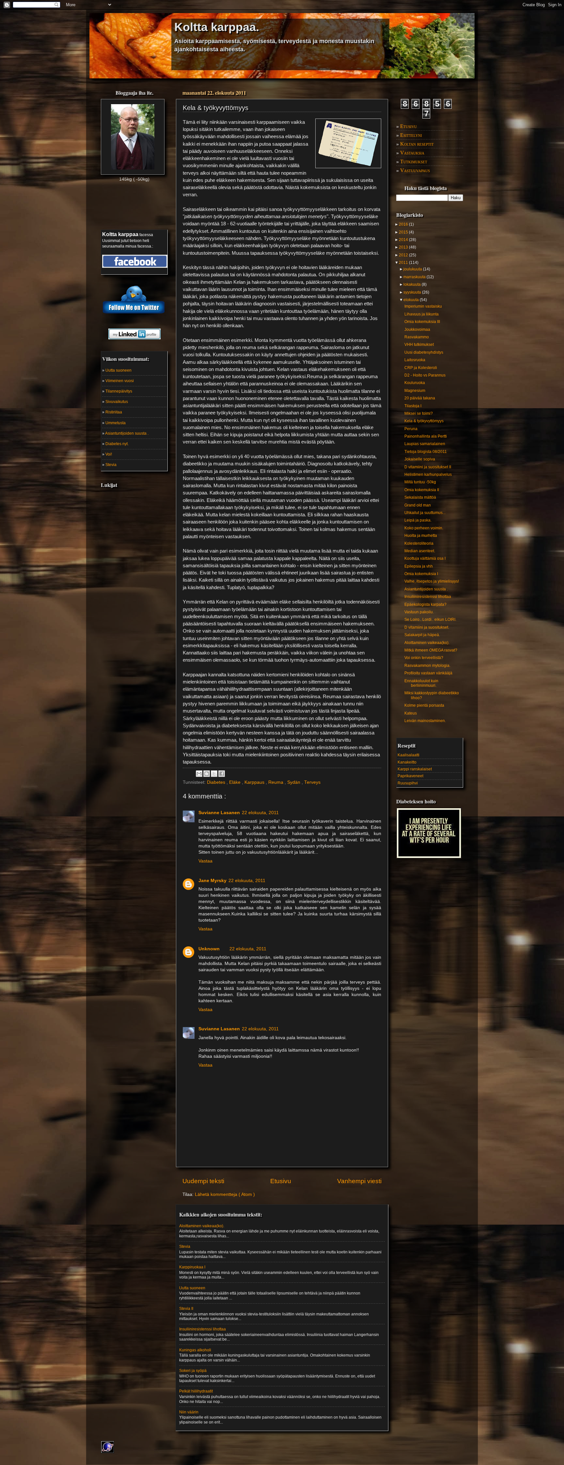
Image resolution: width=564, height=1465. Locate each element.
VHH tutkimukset (419, 344)
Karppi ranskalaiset (415, 769)
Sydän (294, 782)
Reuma (276, 782)
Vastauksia (412, 152)
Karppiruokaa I (192, 1267)
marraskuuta (415, 277)
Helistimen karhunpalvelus (428, 474)
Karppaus (255, 782)
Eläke (235, 782)
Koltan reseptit (417, 144)
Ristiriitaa (113, 412)
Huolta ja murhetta (420, 535)
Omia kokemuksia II (421, 490)
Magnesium (414, 390)
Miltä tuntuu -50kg (420, 482)
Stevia (111, 464)
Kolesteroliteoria (418, 543)
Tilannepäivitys (118, 391)
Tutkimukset (413, 161)
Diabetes (217, 782)
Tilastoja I (412, 406)
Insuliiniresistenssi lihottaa (427, 596)
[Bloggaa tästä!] (206, 773)
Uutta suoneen (118, 370)
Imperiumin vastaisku (423, 306)
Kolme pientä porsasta (424, 705)
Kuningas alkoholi (195, 1350)
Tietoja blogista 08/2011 (425, 451)
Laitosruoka (414, 360)
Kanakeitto (407, 762)
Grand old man (417, 505)
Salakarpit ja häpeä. (422, 635)
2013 (404, 247)
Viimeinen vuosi (119, 380)
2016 (404, 224)
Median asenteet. (419, 551)
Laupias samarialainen (424, 444)
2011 (404, 262)
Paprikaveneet (410, 776)
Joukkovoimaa (417, 329)
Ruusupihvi (408, 783)
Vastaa (205, 861)
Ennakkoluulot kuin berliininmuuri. (421, 683)
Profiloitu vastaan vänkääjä (428, 673)
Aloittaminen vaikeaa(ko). (426, 642)
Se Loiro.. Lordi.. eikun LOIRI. (430, 619)
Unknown (209, 948)
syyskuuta (412, 292)
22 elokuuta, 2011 (260, 812)
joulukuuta (413, 269)
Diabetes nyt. (117, 444)
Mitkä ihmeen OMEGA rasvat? (430, 650)
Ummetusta (115, 423)
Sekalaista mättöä (420, 497)
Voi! (108, 454)
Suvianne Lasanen (219, 812)
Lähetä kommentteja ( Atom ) (225, 1194)
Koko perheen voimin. (423, 528)
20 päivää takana (419, 398)
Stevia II (186, 1308)
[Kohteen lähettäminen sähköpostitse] (199, 773)
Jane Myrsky (212, 880)
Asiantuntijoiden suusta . (127, 433)
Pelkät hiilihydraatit (196, 1391)
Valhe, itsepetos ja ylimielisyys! (431, 581)
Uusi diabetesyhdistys (423, 352)
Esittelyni (411, 135)
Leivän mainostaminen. (425, 720)
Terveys (312, 782)
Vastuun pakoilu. (419, 612)
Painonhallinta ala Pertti (425, 436)
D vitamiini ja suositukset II (427, 467)
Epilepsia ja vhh (418, 566)
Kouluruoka (414, 382)
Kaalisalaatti (408, 755)
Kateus (410, 713)
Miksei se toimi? (418, 413)
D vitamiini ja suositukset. (426, 627)
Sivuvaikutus (116, 401)
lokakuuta (412, 284)
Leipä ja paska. (417, 520)
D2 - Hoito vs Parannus (425, 375)
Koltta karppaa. (216, 27)
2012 (404, 255)
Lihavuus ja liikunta (421, 314)
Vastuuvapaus (415, 170)
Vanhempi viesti (359, 1181)
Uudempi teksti (203, 1181)
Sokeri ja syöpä (193, 1370)
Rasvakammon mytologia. (427, 665)
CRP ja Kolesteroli (420, 367)
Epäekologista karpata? (425, 604)
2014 (404, 239)
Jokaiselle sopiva (419, 459)
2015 (404, 232)
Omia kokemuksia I (421, 574)
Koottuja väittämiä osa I (425, 558)
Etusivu (280, 1181)
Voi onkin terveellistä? (423, 657)
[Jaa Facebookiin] (221, 773)
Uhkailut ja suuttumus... (425, 512)
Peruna (410, 429)
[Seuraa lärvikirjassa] (134, 260)
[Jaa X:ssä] (214, 773)
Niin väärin (188, 1412)
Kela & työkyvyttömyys (424, 421)
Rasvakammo (416, 337)
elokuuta (411, 300)
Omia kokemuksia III (422, 321)
